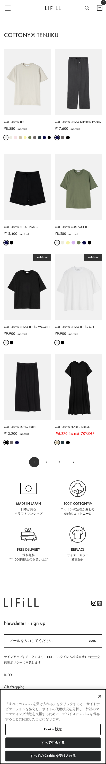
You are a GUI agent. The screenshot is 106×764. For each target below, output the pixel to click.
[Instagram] (93, 603)
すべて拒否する (53, 743)
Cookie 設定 (53, 729)
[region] (53, 726)
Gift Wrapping (14, 687)
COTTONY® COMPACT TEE (72, 227)
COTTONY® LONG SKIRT (20, 427)
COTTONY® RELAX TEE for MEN (75, 327)
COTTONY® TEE (14, 122)
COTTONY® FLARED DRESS (72, 427)
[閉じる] (99, 696)
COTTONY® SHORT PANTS (21, 227)
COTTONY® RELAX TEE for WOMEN (27, 327)
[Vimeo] (99, 603)
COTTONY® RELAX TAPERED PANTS (78, 122)
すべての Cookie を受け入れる (53, 756)
